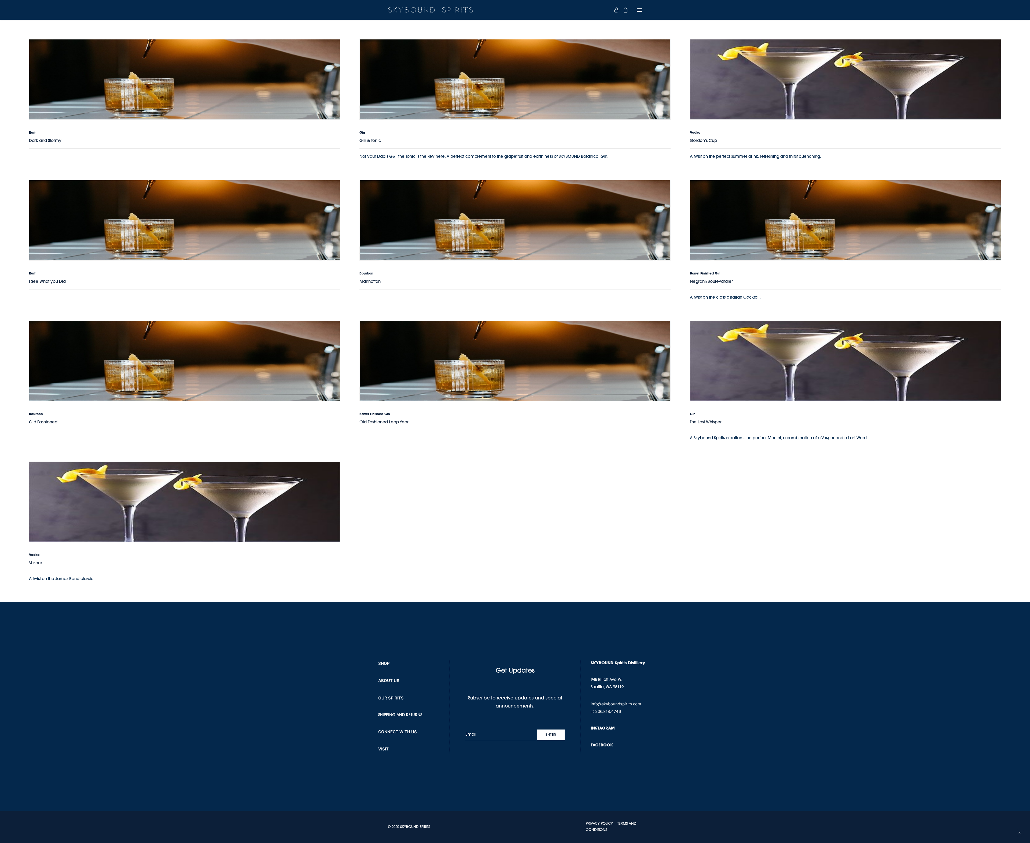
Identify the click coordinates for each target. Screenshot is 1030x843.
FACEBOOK (602, 745)
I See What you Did (47, 282)
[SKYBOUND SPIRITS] (430, 10)
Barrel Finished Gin (705, 273)
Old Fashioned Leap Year (384, 422)
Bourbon (366, 273)
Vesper (35, 563)
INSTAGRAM (603, 729)
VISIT (383, 749)
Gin (362, 132)
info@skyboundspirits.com (616, 703)
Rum (32, 132)
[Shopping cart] (623, 10)
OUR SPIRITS (391, 698)
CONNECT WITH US (397, 731)
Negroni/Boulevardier (711, 282)
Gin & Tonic (370, 141)
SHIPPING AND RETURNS (400, 715)
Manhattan (370, 282)
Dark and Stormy (45, 141)
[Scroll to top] (1020, 833)
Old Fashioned (43, 422)
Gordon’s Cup (703, 141)
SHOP (384, 663)
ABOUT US (388, 680)
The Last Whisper (706, 422)
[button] (639, 10)
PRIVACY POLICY (599, 824)
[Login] (613, 10)
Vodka (695, 132)
